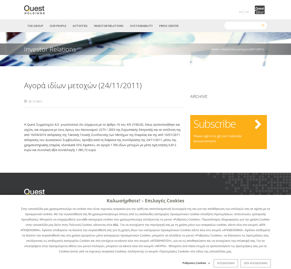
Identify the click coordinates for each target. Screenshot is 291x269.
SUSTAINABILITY (141, 26)
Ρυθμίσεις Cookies (194, 263)
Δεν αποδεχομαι (255, 263)
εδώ (115, 225)
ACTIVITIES (80, 26)
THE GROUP (35, 26)
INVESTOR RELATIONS (109, 26)
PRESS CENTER (169, 26)
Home (215, 49)
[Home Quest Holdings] (36, 8)
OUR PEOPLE (58, 26)
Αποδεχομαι (226, 263)
